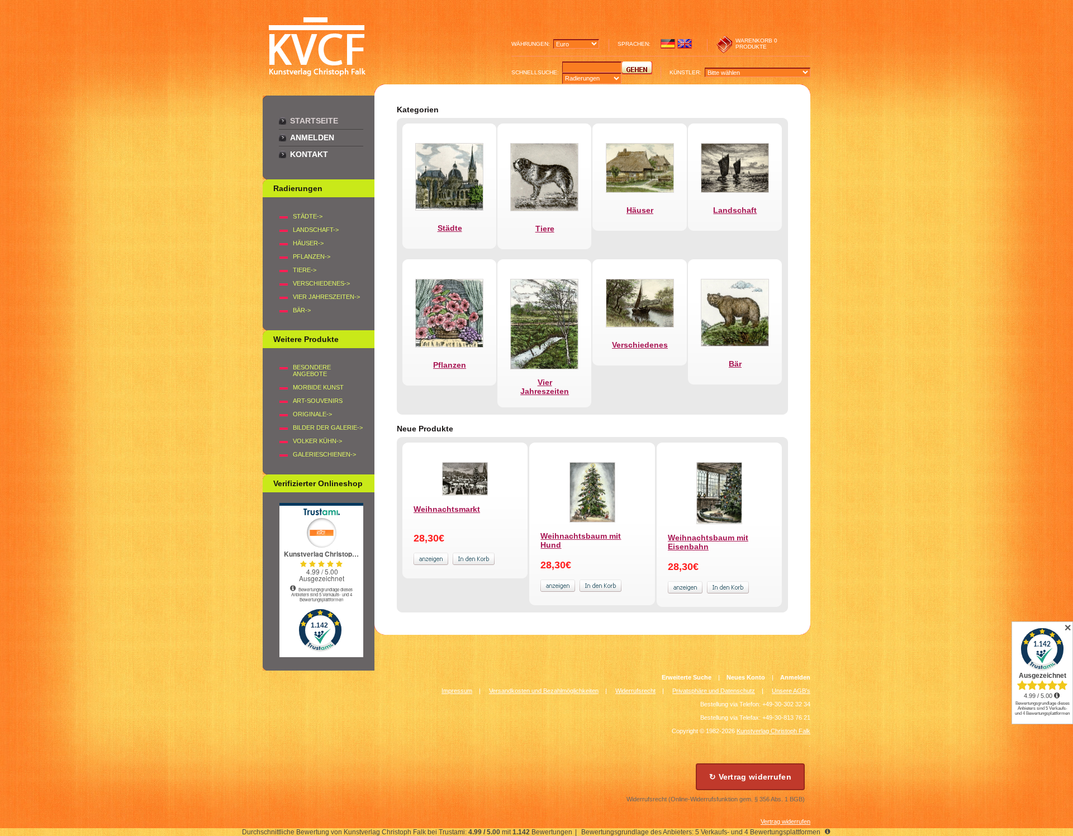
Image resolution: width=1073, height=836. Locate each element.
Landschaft (735, 210)
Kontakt (309, 154)
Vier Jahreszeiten (544, 387)
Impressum (456, 690)
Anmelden (312, 137)
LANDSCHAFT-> (316, 229)
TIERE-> (304, 270)
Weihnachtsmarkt (447, 509)
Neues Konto (746, 677)
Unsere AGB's (791, 690)
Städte (450, 228)
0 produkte (756, 43)
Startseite (314, 120)
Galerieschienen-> (324, 454)
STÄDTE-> (307, 216)
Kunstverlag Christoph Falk (773, 731)
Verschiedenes (640, 344)
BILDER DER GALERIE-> (328, 427)
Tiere (544, 228)
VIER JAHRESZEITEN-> (326, 296)
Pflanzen (449, 364)
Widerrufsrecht (635, 690)
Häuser (639, 210)
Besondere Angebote (312, 370)
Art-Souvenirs (318, 400)
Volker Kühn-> (317, 441)
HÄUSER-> (308, 243)
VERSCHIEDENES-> (321, 283)
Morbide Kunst (318, 387)
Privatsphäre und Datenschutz (713, 690)
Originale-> (312, 414)
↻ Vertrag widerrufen (750, 776)
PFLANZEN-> (311, 256)
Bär (735, 363)
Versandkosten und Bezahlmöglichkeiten (544, 690)
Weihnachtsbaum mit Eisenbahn (708, 542)
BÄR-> (302, 310)
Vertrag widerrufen (785, 821)
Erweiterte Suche (686, 677)
